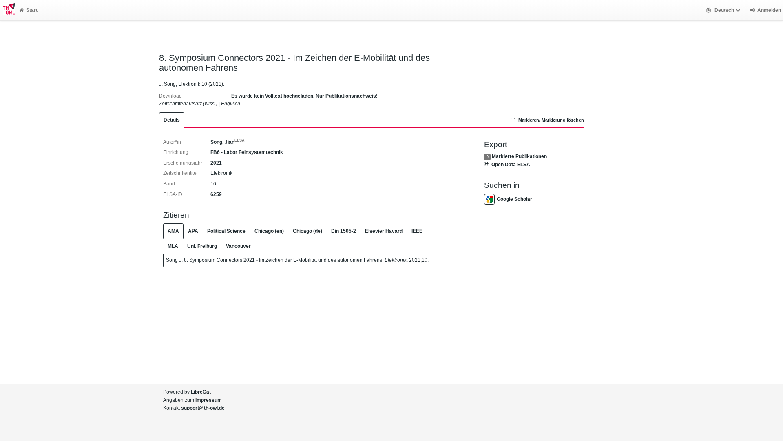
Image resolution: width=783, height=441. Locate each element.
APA (193, 231)
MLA (173, 246)
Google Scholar (514, 199)
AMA (173, 231)
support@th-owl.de (203, 408)
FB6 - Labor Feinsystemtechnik (246, 152)
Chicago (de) (307, 231)
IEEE (416, 231)
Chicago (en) (269, 231)
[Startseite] (7, 10)
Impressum (208, 400)
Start (32, 10)
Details (172, 120)
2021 (216, 163)
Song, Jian (227, 142)
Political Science (226, 231)
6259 (216, 194)
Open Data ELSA (510, 164)
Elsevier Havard (384, 231)
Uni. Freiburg (202, 246)
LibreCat (201, 392)
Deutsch (724, 10)
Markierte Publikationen (519, 156)
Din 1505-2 (343, 231)
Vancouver (238, 246)
